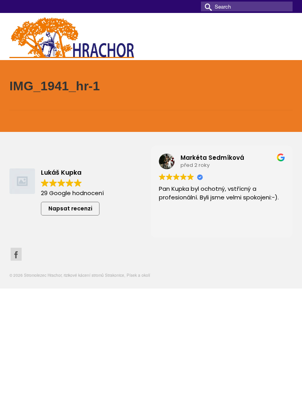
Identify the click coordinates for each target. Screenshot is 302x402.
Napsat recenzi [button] (70, 208)
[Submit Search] (207, 6)
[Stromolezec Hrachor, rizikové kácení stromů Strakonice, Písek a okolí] (151, 36)
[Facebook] (16, 254)
